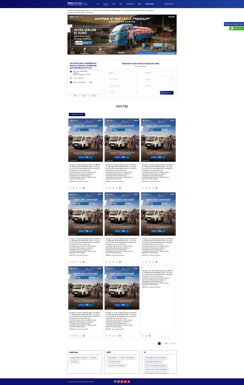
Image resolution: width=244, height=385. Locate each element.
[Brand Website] (128, 381)
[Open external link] (234, 26)
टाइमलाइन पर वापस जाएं (77, 114)
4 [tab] (124, 52)
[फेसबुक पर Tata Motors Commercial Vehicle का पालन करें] (115, 381)
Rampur (93, 358)
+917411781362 (78, 78)
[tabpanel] (122, 35)
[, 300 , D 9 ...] (85, 140)
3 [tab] (122, 52)
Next (166, 343)
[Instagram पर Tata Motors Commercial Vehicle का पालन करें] (122, 381)
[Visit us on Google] (118, 381)
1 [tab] (119, 52)
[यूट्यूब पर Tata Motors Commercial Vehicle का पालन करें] (125, 381)
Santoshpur (74, 362)
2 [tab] (121, 52)
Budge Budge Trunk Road (79, 358)
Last (172, 343)
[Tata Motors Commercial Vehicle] (77, 4)
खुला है (91, 82)
